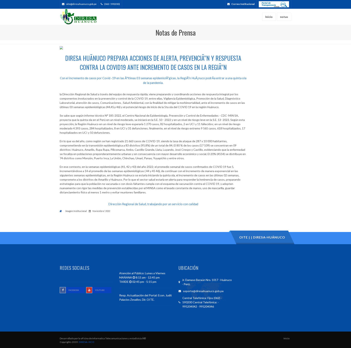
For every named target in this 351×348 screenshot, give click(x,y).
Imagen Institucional (76, 211)
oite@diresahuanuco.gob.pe (81, 3)
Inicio (286, 338)
